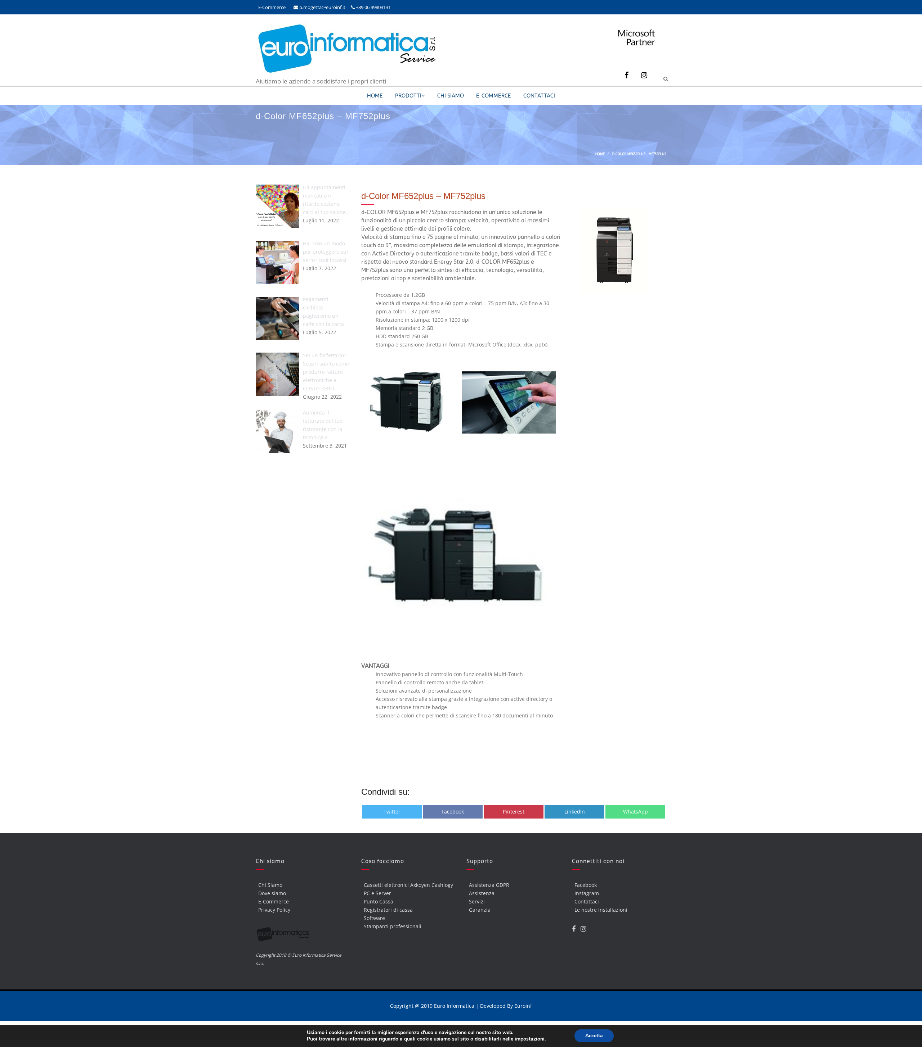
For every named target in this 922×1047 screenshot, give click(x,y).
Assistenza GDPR (489, 884)
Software (374, 918)
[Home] (303, 936)
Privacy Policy (274, 909)
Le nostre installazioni (600, 909)
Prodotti (408, 95)
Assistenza (481, 893)
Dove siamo (272, 893)
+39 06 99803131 (373, 7)
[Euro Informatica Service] (346, 72)
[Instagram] (644, 75)
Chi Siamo (450, 95)
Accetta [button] (594, 1035)
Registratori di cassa (388, 909)
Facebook (585, 884)
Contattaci (539, 95)
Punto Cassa (378, 901)
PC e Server (377, 893)
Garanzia (480, 909)
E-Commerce (272, 7)
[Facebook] (626, 75)
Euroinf (523, 1005)
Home (375, 95)
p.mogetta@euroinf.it (321, 7)
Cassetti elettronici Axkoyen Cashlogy (408, 884)
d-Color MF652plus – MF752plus (423, 196)
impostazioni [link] (530, 1038)
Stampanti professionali (392, 926)
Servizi (477, 901)
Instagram (586, 893)
